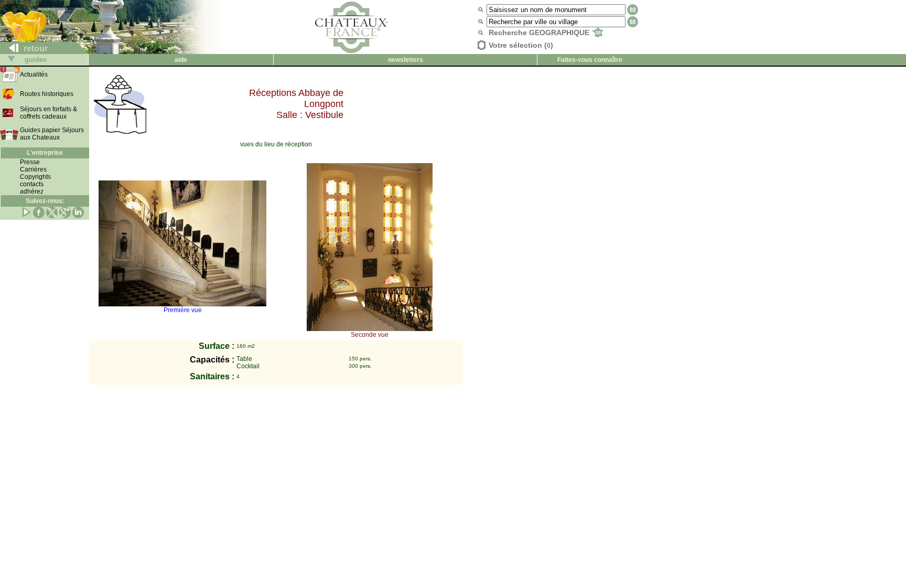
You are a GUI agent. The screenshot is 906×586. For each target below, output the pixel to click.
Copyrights (35, 176)
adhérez (32, 191)
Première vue (183, 310)
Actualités (34, 74)
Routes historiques (46, 94)
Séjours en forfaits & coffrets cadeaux (48, 112)
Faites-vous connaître (589, 59)
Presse (30, 162)
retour (34, 48)
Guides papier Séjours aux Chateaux (52, 133)
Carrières (33, 169)
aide (181, 59)
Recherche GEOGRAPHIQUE (540, 32)
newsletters (405, 59)
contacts (32, 184)
